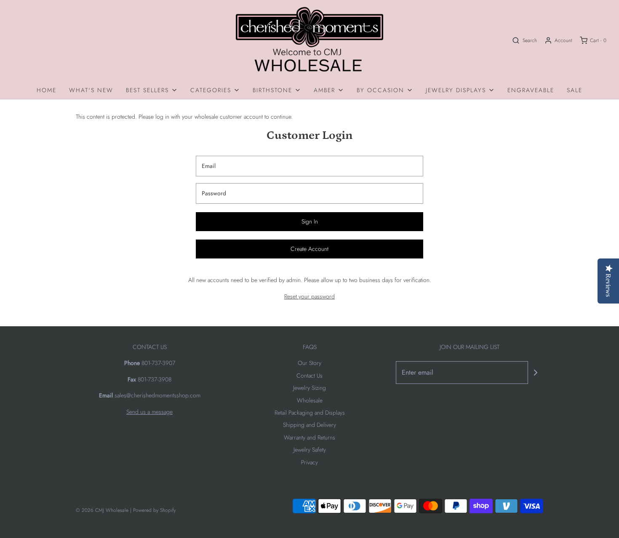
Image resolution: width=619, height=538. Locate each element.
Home (46, 90)
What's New (91, 90)
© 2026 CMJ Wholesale (102, 510)
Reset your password (309, 296)
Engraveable (530, 90)
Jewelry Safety (309, 449)
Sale (574, 90)
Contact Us (309, 375)
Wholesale (310, 400)
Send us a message (149, 411)
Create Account (309, 249)
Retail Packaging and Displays (310, 412)
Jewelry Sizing (309, 388)
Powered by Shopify (154, 510)
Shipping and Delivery (309, 425)
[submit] (535, 372)
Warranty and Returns (309, 437)
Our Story (309, 363)
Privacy (309, 462)
